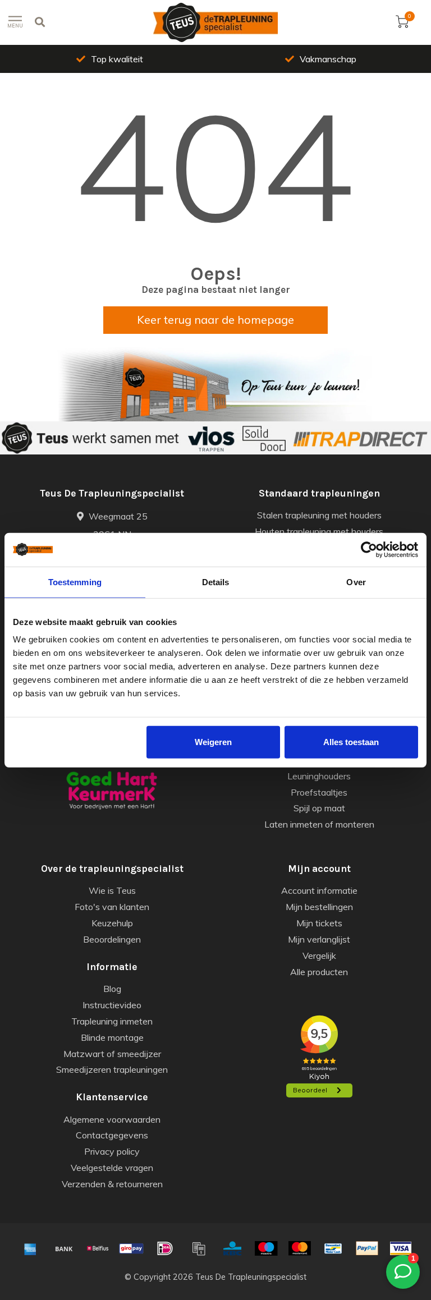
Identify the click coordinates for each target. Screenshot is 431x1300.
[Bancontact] (333, 1248)
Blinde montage (112, 1037)
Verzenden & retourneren (112, 1183)
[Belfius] (98, 1248)
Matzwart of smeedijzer (112, 1053)
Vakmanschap (328, 59)
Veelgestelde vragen (112, 1167)
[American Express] (30, 1248)
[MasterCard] (300, 1248)
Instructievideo (111, 1004)
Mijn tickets (319, 923)
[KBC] (232, 1248)
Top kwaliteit (117, 59)
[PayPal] (367, 1248)
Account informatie (319, 890)
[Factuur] (199, 1248)
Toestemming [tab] (75, 581)
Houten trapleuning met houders (319, 531)
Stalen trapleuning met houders (319, 515)
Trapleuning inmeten (112, 1021)
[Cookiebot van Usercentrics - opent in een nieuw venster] (369, 549)
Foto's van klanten (112, 906)
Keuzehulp (112, 923)
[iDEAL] (165, 1248)
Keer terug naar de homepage (215, 320)
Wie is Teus (112, 890)
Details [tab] (216, 581)
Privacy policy (112, 1151)
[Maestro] (266, 1248)
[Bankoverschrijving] (64, 1248)
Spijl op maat (319, 808)
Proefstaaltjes (319, 792)
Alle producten (319, 971)
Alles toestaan (351, 742)
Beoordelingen (112, 939)
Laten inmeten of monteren (319, 824)
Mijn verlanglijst (319, 939)
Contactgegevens (112, 1135)
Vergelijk (319, 955)
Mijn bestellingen (319, 906)
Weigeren (213, 742)
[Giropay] (131, 1248)
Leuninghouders (319, 776)
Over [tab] (355, 581)
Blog (112, 988)
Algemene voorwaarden (112, 1119)
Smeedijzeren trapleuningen (112, 1069)
